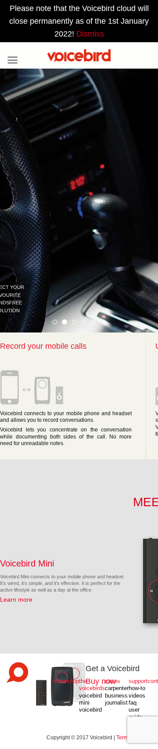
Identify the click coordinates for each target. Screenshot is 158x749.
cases (112, 681)
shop (73, 681)
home (60, 681)
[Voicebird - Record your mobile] (79, 55)
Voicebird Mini (27, 563)
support (138, 681)
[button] (12, 60)
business (116, 696)
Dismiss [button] (90, 33)
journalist (116, 703)
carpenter (117, 688)
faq (132, 703)
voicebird (90, 710)
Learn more (16, 599)
